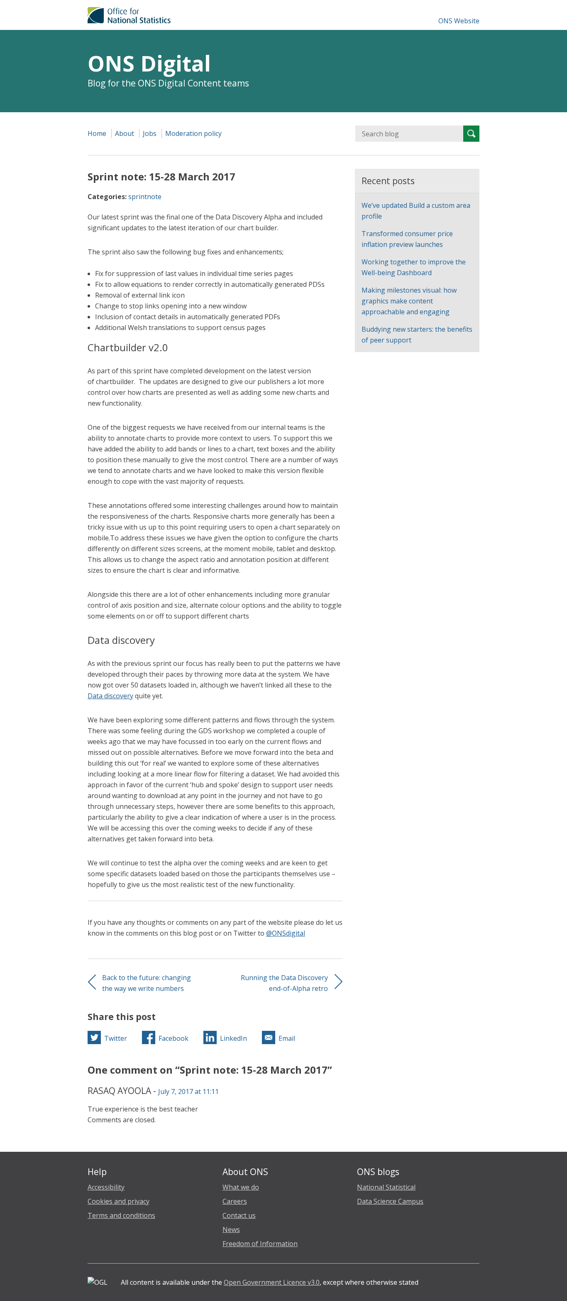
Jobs (149, 133)
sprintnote (144, 196)
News (231, 1229)
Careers (234, 1201)
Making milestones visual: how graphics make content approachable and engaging (409, 301)
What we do (240, 1187)
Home (97, 133)
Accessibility (106, 1187)
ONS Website (458, 20)
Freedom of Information (260, 1243)
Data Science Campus (390, 1201)
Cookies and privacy (118, 1201)
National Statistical (386, 1187)
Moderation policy (193, 133)
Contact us (239, 1215)
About (124, 133)
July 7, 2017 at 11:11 (188, 1091)
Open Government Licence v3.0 (272, 1282)
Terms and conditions (121, 1215)
